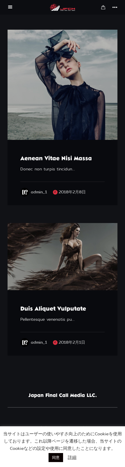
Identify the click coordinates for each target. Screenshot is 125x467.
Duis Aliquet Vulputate (53, 309)
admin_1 (39, 192)
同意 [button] (56, 457)
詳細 (72, 457)
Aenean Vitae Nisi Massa (56, 158)
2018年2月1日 (72, 342)
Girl (43, 133)
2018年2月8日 (72, 192)
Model (22, 283)
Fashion (24, 133)
